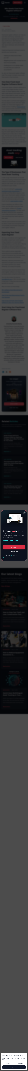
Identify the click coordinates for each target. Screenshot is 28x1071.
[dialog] (14, 1061)
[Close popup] (24, 512)
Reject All (8, 1063)
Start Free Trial (14, 551)
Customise (20, 1063)
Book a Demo (14, 547)
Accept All (14, 1067)
